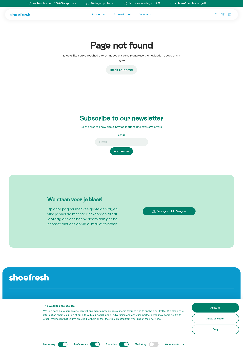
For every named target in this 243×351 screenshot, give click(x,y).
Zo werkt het (122, 14)
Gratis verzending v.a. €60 (145, 3)
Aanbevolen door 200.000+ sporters (54, 3)
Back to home (121, 70)
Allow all (215, 307)
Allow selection (215, 318)
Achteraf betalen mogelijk (191, 3)
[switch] (95, 344)
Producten (99, 14)
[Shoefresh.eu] (36, 14)
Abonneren (121, 151)
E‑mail (121, 135)
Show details (172, 344)
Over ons (145, 14)
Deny (215, 329)
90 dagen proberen (102, 3)
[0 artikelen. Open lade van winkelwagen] (229, 14)
